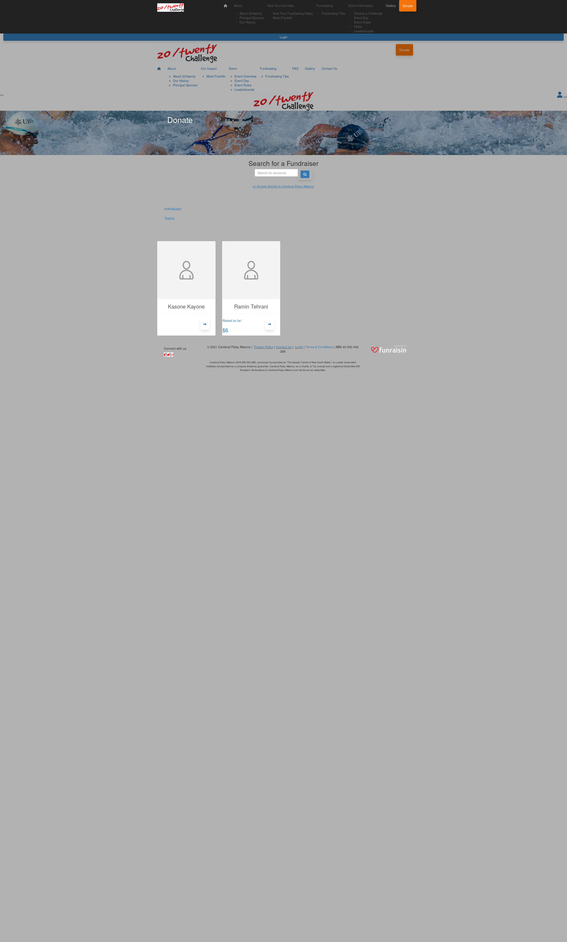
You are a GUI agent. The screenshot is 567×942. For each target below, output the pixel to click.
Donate (408, 6)
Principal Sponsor (251, 18)
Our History (247, 22)
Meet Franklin (282, 18)
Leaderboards (364, 31)
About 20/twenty (250, 13)
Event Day (361, 18)
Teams (169, 218)
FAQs (358, 26)
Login (299, 347)
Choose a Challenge (368, 13)
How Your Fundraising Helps (293, 13)
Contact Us (283, 347)
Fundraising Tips (333, 13)
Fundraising (324, 5)
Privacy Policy (263, 347)
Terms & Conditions (319, 347)
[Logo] (170, 7)
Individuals (172, 208)
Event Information (360, 5)
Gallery (391, 5)
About (238, 5)
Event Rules (362, 22)
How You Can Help (280, 5)
